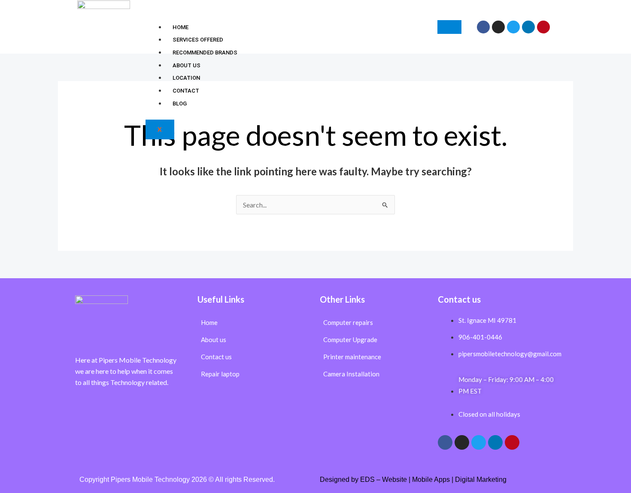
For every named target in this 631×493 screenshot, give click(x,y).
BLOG (180, 103)
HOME (180, 27)
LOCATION (186, 78)
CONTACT (186, 90)
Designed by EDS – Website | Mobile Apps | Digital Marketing (413, 479)
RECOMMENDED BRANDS (205, 52)
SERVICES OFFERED (198, 39)
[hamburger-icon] (449, 27)
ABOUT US (186, 65)
